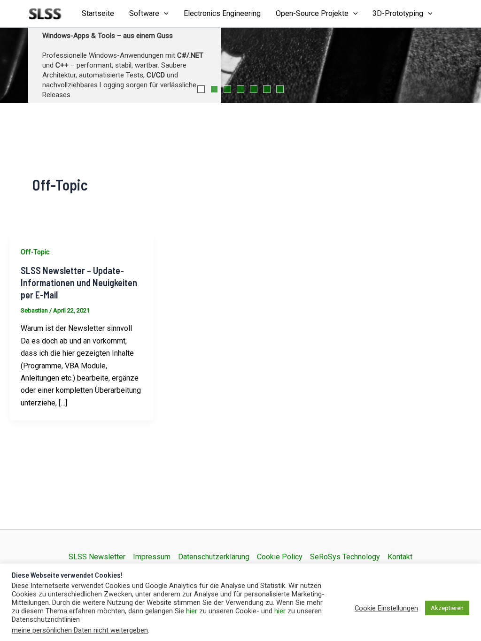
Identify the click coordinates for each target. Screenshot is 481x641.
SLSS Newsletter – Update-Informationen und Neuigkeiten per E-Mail (79, 282)
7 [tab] (280, 89)
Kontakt (400, 556)
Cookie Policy (280, 556)
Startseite (98, 13)
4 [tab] (240, 89)
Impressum (152, 556)
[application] (164, 13)
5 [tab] (253, 89)
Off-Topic (35, 252)
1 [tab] (201, 89)
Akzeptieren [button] (447, 607)
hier (191, 611)
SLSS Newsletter (97, 556)
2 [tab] (214, 89)
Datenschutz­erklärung (213, 556)
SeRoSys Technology (345, 556)
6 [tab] (267, 89)
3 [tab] (227, 89)
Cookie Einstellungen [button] (386, 608)
